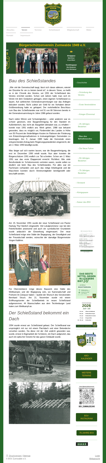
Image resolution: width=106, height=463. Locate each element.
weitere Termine (86, 374)
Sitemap (26, 456)
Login (97, 456)
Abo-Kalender (86, 357)
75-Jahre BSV (86, 433)
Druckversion (15, 456)
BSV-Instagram (86, 417)
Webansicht (94, 458)
